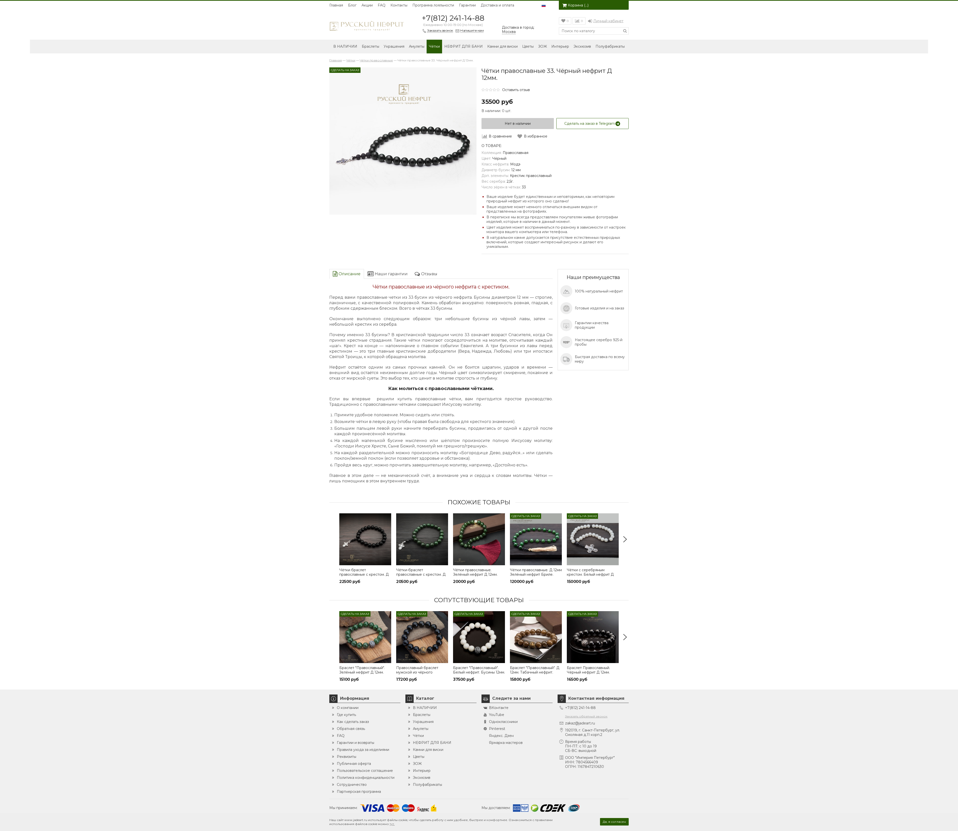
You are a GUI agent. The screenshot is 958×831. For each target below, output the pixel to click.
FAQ (381, 5)
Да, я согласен (614, 822)
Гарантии (467, 5)
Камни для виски (502, 46)
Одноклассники (503, 721)
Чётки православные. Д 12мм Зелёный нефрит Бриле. (536, 572)
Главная (336, 5)
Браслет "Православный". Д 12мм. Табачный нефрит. (534, 670)
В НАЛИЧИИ (345, 46)
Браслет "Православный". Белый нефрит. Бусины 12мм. (479, 670)
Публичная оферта (354, 763)
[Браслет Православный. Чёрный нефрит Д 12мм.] (593, 637)
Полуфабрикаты (610, 46)
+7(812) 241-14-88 (453, 18)
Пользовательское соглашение (365, 770)
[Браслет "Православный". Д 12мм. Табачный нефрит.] (536, 637)
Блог (352, 5)
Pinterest (497, 728)
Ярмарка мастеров (506, 742)
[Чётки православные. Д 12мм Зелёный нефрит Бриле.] (536, 539)
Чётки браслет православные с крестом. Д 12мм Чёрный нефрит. (364, 574)
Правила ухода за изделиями (363, 749)
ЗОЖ (542, 46)
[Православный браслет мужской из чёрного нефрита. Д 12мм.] (422, 637)
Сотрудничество (352, 784)
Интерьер (560, 46)
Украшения (394, 46)
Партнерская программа (359, 791)
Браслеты (370, 46)
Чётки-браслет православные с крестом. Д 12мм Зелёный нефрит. (421, 574)
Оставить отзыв (516, 90)
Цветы (528, 46)
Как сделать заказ (353, 721)
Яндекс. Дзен (501, 735)
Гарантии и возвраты (355, 742)
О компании (348, 707)
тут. (392, 824)
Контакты (398, 5)
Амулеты (416, 46)
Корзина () (578, 5)
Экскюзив (582, 46)
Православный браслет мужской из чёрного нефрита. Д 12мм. (417, 672)
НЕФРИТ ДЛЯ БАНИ (463, 46)
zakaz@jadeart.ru (580, 723)
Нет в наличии (518, 123)
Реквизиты (346, 756)
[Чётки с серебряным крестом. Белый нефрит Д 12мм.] (593, 539)
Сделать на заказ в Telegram (589, 123)
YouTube (496, 714)
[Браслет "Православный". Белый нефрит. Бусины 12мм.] (479, 637)
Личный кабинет (608, 21)
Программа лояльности (433, 5)
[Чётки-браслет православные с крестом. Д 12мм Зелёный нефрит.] (422, 539)
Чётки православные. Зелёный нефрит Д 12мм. (475, 572)
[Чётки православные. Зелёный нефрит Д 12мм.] (479, 539)
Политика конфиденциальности (365, 777)
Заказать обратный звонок (586, 716)
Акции (367, 5)
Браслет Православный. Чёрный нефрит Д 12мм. (588, 670)
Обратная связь (351, 728)
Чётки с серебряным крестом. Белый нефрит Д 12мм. (590, 574)
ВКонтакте (498, 707)
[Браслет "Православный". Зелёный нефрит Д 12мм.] (365, 637)
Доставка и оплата (497, 5)
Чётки (434, 46)
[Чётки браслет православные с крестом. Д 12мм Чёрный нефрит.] (365, 539)
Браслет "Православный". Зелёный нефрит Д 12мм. (362, 670)
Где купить (346, 714)
